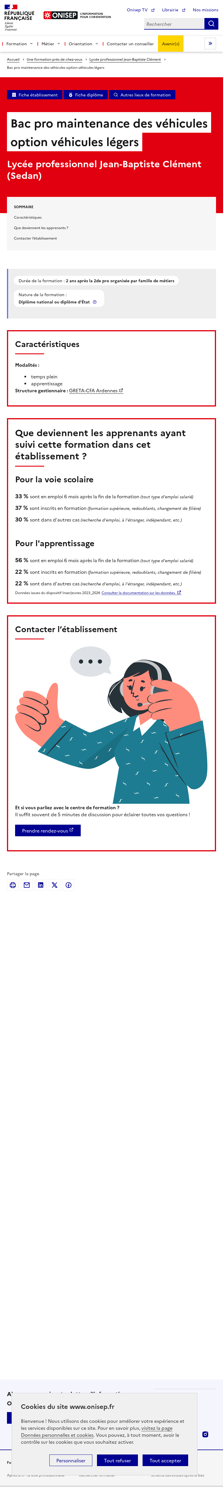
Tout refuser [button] (117, 1460)
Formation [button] (16, 43)
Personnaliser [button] (70, 1460)
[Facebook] (68, 885)
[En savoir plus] (95, 302)
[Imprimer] (13, 885)
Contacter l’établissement (35, 237)
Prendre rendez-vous (45, 830)
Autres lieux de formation (146, 95)
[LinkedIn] (40, 885)
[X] (54, 885)
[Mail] (27, 885)
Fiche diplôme (89, 95)
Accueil (13, 59)
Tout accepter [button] (165, 1460)
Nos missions (205, 9)
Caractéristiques (28, 217)
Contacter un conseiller (130, 43)
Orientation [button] (80, 43)
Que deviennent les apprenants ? (41, 227)
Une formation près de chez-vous (54, 59)
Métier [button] (48, 43)
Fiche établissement (38, 95)
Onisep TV (138, 9)
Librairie (170, 9)
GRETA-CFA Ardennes (93, 390)
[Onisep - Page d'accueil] (61, 15)
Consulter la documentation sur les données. (139, 592)
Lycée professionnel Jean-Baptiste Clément (125, 59)
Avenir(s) (170, 43)
